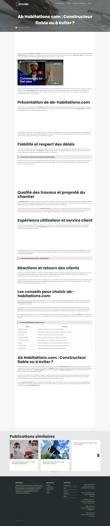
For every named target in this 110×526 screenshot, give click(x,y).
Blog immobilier (40, 10)
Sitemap (48, 485)
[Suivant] (98, 455)
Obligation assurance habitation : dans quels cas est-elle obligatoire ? (88, 508)
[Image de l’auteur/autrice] (16, 27)
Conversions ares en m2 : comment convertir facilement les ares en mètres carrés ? (88, 501)
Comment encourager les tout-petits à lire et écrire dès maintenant (88, 494)
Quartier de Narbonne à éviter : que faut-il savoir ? (85, 443)
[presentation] (24, 449)
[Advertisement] (55, 43)
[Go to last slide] (12, 455)
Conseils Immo (67, 485)
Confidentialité (49, 487)
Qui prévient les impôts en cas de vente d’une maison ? (53, 463)
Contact (48, 490)
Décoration (82, 3)
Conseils (46, 10)
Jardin (69, 3)
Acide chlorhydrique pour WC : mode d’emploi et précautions (23, 463)
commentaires (35, 316)
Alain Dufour (21, 27)
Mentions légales (50, 489)
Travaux (75, 3)
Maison (90, 3)
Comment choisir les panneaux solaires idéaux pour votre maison (88, 514)
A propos (48, 492)
